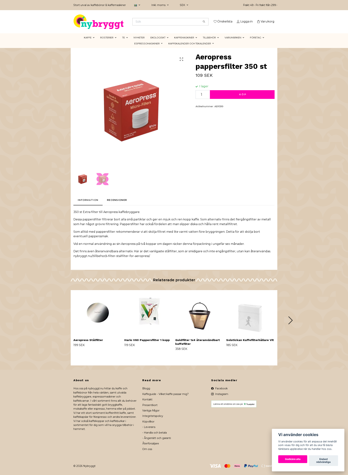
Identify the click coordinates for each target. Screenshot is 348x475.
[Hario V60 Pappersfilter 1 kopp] (148, 318)
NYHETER (139, 42)
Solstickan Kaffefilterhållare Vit (250, 345)
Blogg (146, 393)
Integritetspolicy (152, 421)
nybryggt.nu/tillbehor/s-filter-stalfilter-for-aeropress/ (111, 261)
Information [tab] (88, 205)
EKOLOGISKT (157, 42)
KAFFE (88, 42)
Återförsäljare (150, 448)
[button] (290, 325)
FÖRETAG (255, 42)
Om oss (147, 454)
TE (123, 42)
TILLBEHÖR (209, 42)
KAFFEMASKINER (184, 42)
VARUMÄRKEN (233, 42)
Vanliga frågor (151, 415)
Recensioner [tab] (117, 205)
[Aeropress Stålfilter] (97, 318)
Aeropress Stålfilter (88, 345)
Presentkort (150, 410)
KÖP (243, 99)
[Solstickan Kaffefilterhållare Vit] (250, 318)
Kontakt (147, 404)
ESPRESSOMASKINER (147, 48)
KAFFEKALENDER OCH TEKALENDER (189, 48)
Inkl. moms (158, 5)
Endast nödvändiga (323, 461)
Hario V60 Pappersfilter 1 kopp (147, 345)
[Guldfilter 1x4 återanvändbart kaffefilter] (199, 318)
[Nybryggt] (124, 22)
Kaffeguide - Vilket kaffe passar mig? (165, 399)
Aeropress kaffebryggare (121, 217)
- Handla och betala (154, 437)
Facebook (221, 393)
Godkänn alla (293, 459)
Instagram (221, 399)
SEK (183, 5)
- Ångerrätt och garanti (156, 443)
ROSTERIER (106, 42)
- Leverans (148, 432)
